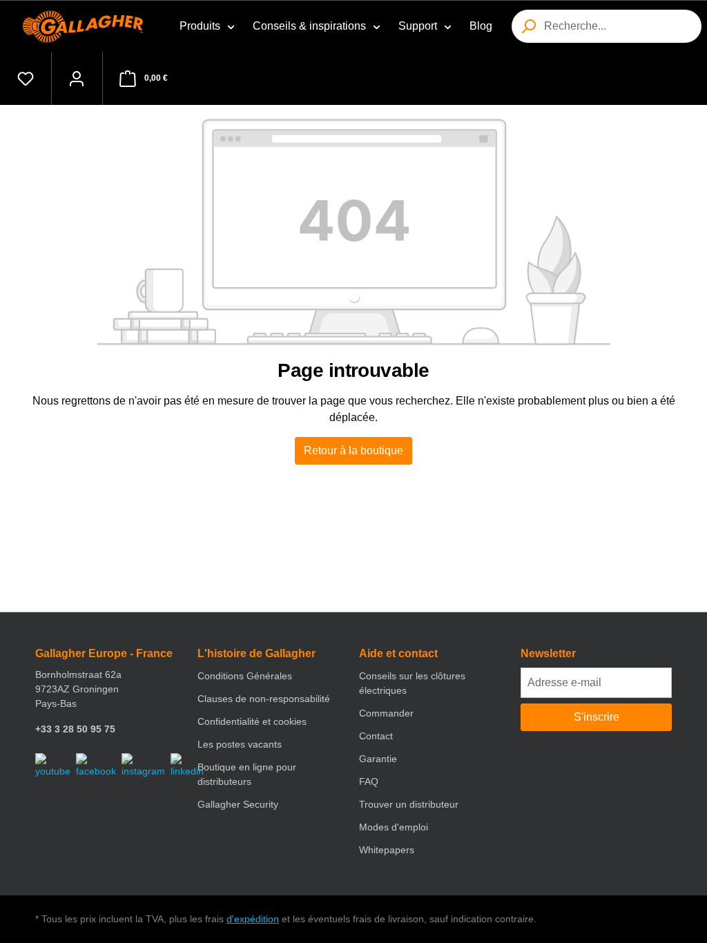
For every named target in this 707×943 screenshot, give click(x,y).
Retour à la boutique (353, 450)
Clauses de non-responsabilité (263, 698)
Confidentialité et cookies (252, 721)
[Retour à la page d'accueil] (86, 27)
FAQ (368, 781)
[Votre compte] (76, 78)
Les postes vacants (239, 744)
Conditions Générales (244, 675)
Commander (386, 713)
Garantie (378, 758)
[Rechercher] (528, 26)
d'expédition (252, 918)
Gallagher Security (237, 804)
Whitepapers (386, 849)
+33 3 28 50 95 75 (75, 729)
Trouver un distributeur (408, 804)
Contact (376, 735)
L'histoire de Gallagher (256, 653)
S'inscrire (596, 717)
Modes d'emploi (393, 827)
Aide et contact (398, 653)
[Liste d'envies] (25, 78)
